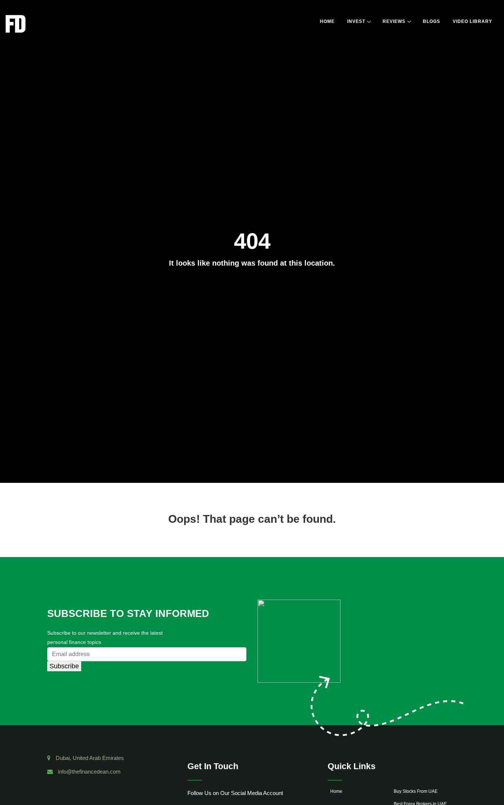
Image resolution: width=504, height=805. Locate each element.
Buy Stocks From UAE (416, 791)
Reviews (394, 21)
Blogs (431, 21)
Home (327, 21)
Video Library (472, 21)
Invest (356, 21)
